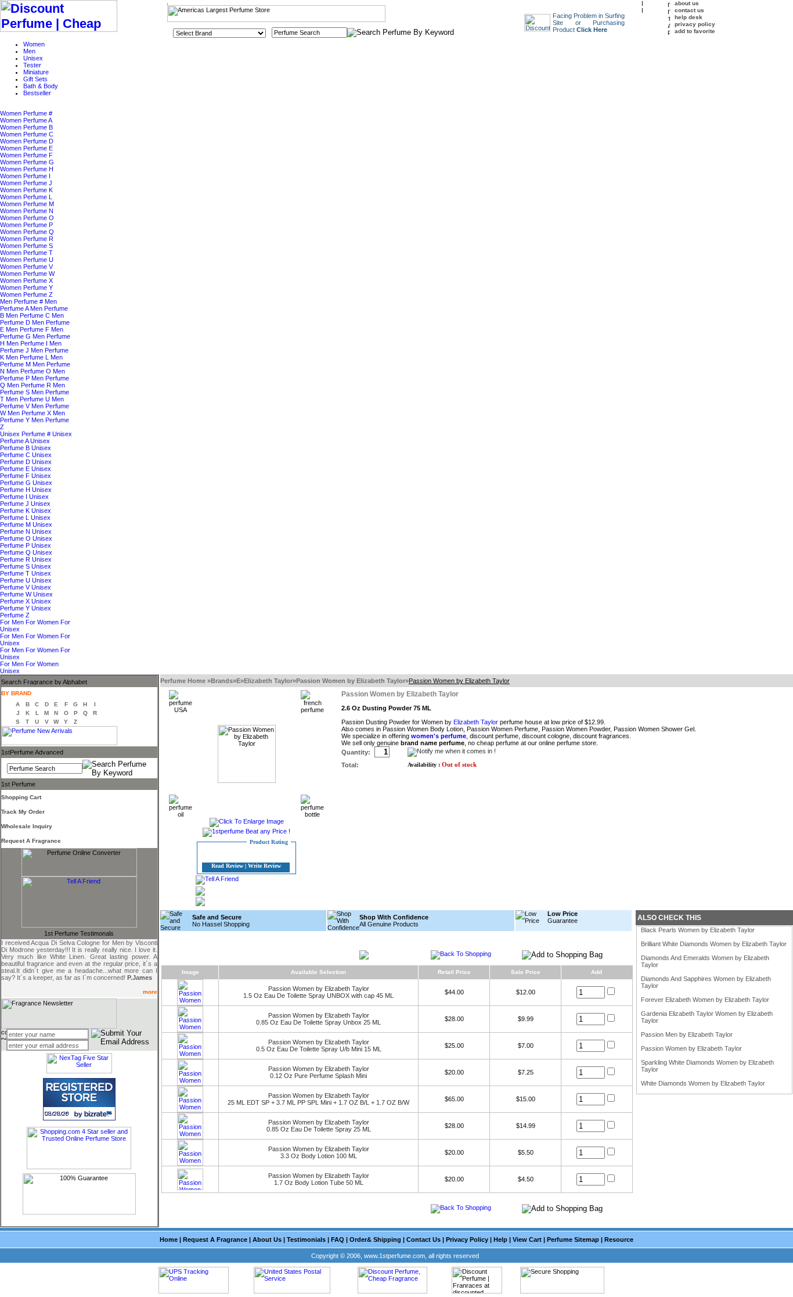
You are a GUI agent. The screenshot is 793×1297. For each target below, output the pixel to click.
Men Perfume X (30, 412)
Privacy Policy (467, 1239)
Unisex (33, 58)
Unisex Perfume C (25, 451)
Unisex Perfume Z (25, 612)
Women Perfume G (27, 162)
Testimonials (306, 1239)
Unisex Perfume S (26, 563)
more (150, 992)
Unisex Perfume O (26, 535)
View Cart (527, 1239)
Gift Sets (35, 79)
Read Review (227, 866)
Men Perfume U (29, 399)
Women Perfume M (27, 203)
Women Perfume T (26, 252)
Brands (222, 680)
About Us (267, 1239)
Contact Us (423, 1239)
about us (687, 3)
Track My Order (23, 812)
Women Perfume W (27, 273)
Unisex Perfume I (26, 493)
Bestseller (37, 92)
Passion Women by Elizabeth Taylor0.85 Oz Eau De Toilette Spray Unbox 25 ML (318, 1019)
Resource (618, 1239)
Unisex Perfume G (25, 479)
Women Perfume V (26, 266)
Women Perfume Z (26, 294)
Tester (32, 65)
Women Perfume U (26, 259)
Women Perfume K (26, 189)
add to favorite (695, 31)
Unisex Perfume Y (25, 605)
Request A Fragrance (31, 841)
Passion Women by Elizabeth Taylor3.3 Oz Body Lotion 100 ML (318, 1152)
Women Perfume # (26, 113)
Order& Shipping (375, 1239)
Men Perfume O (29, 371)
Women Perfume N (26, 210)
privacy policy (695, 24)
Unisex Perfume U (25, 577)
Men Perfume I (27, 343)
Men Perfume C (29, 315)
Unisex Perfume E (26, 465)
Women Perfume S (26, 245)
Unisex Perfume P (26, 542)
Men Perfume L (28, 357)
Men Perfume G (31, 333)
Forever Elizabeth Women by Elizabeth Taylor (705, 999)
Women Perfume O (27, 217)
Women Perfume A (26, 120)
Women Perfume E (26, 148)
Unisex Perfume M (25, 521)
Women (34, 44)
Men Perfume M (31, 361)
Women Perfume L (26, 196)
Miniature (36, 72)
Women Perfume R (26, 238)
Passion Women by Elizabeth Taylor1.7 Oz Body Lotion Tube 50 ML (318, 1179)
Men (29, 51)
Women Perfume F (26, 155)
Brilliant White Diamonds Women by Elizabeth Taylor (714, 943)
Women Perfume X (26, 280)
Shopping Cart (21, 797)
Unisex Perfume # (26, 433)
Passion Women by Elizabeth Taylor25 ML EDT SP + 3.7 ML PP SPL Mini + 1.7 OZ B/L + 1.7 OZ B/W (318, 1099)
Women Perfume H (26, 169)
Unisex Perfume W (25, 591)
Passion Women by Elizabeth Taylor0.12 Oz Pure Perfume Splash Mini (318, 1072)
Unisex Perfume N (26, 528)
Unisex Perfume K (25, 507)
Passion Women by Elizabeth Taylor (350, 680)
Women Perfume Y (26, 287)
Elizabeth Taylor (268, 680)
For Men (13, 622)
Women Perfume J (26, 182)
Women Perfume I (25, 176)
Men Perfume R (30, 385)
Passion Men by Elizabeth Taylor (687, 1034)
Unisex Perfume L (25, 514)
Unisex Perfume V (26, 584)
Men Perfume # (22, 301)
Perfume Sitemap (573, 1239)
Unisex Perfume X (26, 598)
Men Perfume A (28, 305)
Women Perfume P (26, 224)
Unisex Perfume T (25, 570)
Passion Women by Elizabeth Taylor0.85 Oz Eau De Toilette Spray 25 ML (318, 1126)
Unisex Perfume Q (25, 549)
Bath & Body (40, 85)
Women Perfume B (26, 127)
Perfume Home (183, 680)
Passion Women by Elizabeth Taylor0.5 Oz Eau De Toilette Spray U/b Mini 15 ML (318, 1045)
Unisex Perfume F (25, 472)
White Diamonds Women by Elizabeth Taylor (703, 1083)
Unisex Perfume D (26, 458)
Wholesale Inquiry (26, 826)
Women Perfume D (26, 141)
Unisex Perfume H (26, 486)
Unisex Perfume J (24, 500)
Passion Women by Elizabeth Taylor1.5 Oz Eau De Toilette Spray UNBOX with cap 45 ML (318, 992)
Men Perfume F (28, 329)
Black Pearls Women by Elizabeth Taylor (698, 929)
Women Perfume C (26, 134)
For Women (43, 622)
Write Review (264, 866)
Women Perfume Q (27, 231)
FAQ (337, 1239)
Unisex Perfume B (25, 444)
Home (169, 1239)
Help (500, 1239)
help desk (688, 17)
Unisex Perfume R (26, 556)
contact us (689, 10)
